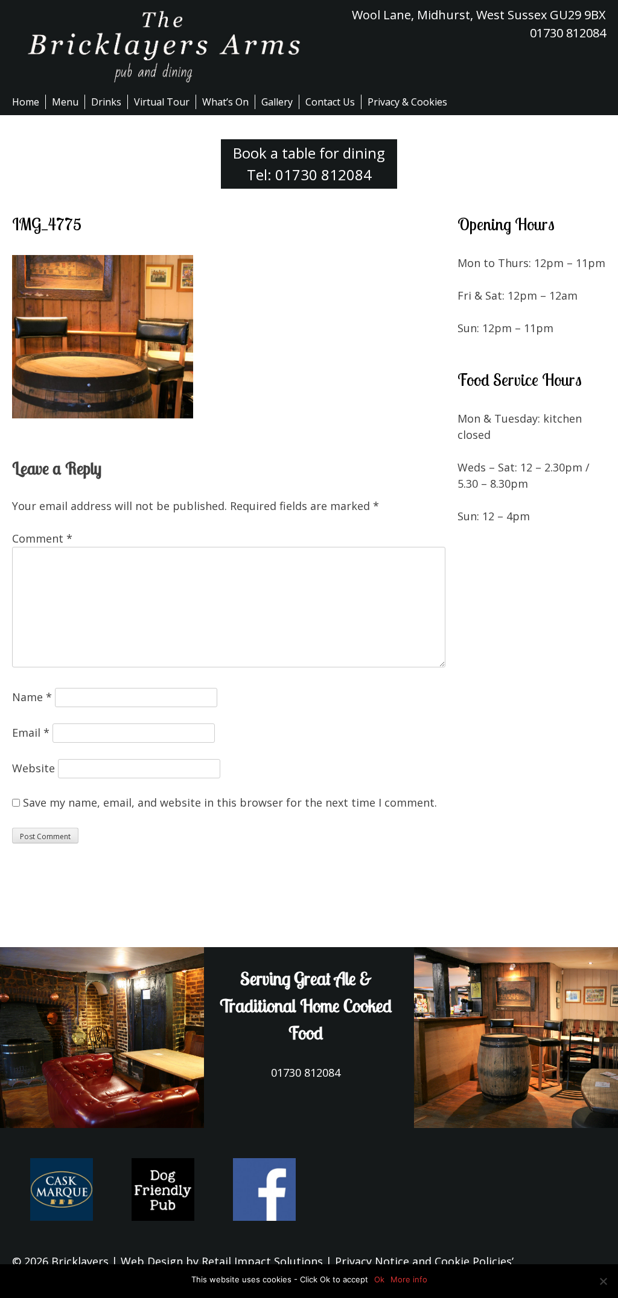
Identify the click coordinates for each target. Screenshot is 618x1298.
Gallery (277, 102)
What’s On (225, 102)
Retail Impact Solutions (262, 1261)
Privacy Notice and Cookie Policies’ (423, 1261)
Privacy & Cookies (407, 102)
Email (30, 732)
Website (33, 768)
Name (32, 697)
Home (25, 102)
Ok (379, 1279)
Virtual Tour (162, 102)
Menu (65, 102)
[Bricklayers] (160, 46)
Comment (42, 538)
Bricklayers (80, 1261)
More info (408, 1279)
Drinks (106, 102)
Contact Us (330, 102)
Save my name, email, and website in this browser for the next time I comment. (230, 802)
